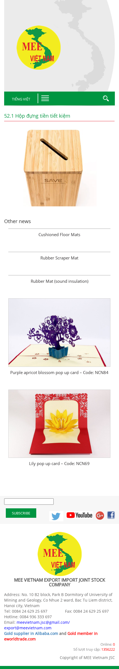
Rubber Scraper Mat (59, 258)
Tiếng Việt (21, 99)
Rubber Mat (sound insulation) (59, 281)
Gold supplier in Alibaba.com (31, 633)
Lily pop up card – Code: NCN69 (59, 463)
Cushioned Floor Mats (59, 234)
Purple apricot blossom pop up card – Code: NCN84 (59, 372)
